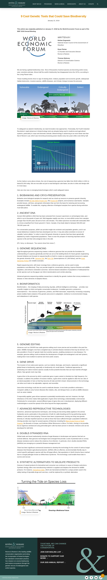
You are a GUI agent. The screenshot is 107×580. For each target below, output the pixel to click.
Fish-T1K (50, 258)
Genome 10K (39, 258)
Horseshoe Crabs (39, 470)
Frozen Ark (54, 201)
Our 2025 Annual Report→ (53, 562)
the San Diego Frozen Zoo (38, 201)
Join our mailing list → (51, 552)
